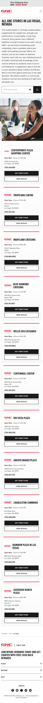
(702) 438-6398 (9, 517)
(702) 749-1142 (9, 212)
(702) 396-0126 (9, 432)
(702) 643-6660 (10, 346)
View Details (21, 179)
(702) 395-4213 (9, 390)
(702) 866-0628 (10, 256)
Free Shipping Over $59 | (19, 3)
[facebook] (12, 690)
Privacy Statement (31, 696)
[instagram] (17, 690)
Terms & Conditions (21, 698)
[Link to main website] (6, 11)
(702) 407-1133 (9, 475)
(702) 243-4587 (9, 167)
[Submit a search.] (37, 89)
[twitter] (26, 690)
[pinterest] (21, 690)
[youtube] (30, 690)
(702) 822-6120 (9, 562)
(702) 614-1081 (9, 609)
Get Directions (16, 172)
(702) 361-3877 (9, 303)
